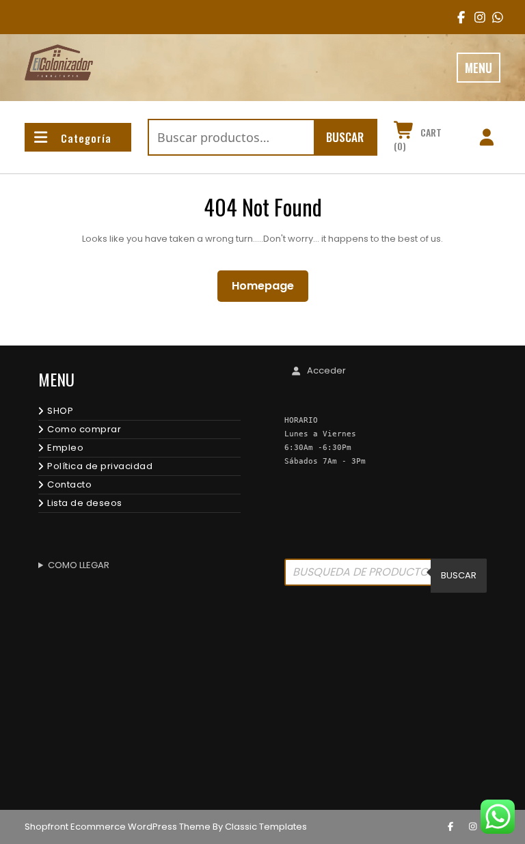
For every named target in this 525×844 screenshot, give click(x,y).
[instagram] (475, 17)
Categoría (86, 137)
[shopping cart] (404, 132)
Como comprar (84, 429)
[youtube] (493, 17)
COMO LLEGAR (78, 565)
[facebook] (458, 17)
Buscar (345, 136)
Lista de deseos (84, 502)
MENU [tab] (478, 67)
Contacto (69, 484)
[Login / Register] (486, 139)
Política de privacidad (99, 466)
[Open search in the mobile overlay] (385, 576)
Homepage (268, 285)
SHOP (60, 410)
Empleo (65, 447)
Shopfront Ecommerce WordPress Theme (118, 826)
